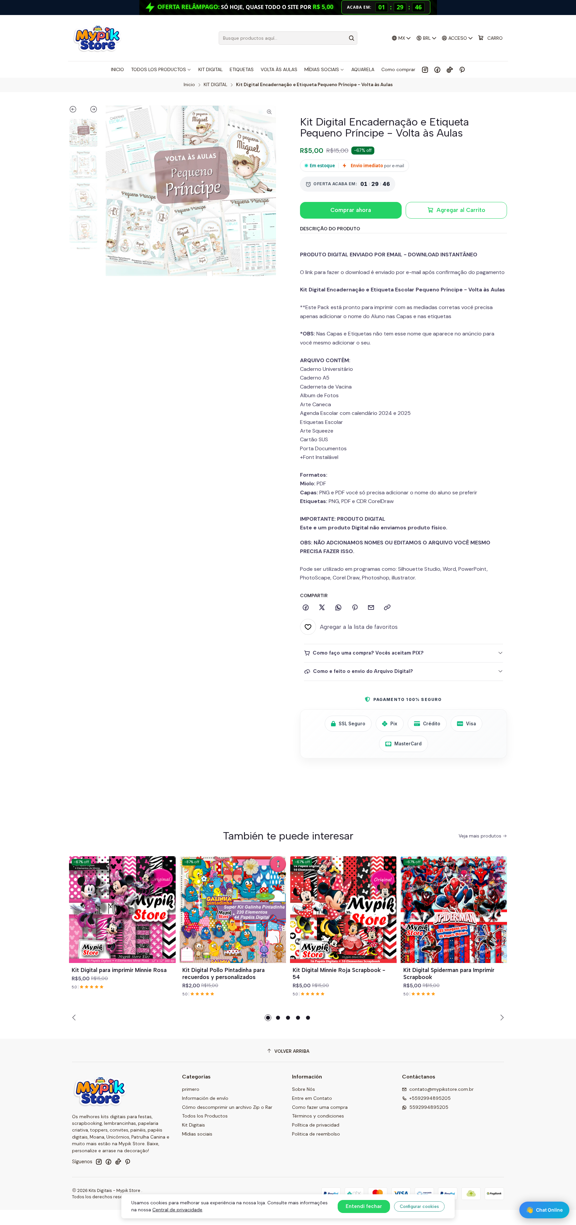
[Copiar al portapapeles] (387, 608)
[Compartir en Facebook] (305, 608)
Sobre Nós (303, 1089)
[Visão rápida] (167, 917)
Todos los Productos (205, 1116)
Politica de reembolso (316, 1134)
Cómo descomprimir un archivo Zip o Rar (227, 1107)
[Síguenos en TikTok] (449, 69)
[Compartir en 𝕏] (322, 608)
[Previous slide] (76, 110)
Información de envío (205, 1098)
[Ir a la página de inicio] (97, 38)
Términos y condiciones (318, 1116)
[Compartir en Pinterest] (354, 608)
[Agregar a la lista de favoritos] (167, 901)
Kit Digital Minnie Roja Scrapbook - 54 (339, 973)
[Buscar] (351, 38)
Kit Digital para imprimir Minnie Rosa (119, 970)
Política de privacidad (315, 1125)
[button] (268, 1018)
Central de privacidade (177, 1210)
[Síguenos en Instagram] (425, 69)
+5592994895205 (430, 1098)
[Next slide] (90, 110)
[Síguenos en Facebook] (437, 69)
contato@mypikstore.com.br (441, 1089)
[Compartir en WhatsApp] (338, 608)
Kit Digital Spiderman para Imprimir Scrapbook (448, 973)
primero (190, 1089)
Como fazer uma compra (320, 1107)
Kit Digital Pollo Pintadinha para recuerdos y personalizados (223, 973)
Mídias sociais (197, 1134)
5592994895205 (428, 1107)
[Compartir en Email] (371, 608)
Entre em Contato (312, 1098)
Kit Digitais (193, 1125)
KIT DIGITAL (215, 84)
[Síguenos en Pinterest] (461, 69)
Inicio (189, 84)
